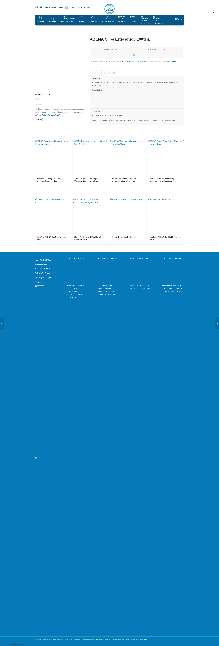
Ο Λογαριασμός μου (80, 8)
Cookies (38, 282)
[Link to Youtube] (182, 9)
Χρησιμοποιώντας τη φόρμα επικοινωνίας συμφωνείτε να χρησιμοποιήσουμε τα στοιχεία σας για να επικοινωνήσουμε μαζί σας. (59, 112)
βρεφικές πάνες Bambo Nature (139, 639)
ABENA (174, 61)
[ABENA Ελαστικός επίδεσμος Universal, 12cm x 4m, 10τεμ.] (2, 323)
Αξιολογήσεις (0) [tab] (109, 73)
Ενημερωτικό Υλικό (42, 269)
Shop (37, 28)
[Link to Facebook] (175, 9)
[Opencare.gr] (109, 9)
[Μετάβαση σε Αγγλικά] (179, 18)
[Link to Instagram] (179, 9)
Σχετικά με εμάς (41, 264)
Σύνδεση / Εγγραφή (54, 7)
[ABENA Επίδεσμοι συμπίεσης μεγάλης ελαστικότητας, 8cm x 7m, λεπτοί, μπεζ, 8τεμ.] (217, 323)
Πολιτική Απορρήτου (50, 115)
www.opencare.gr (47, 639)
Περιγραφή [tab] (95, 73)
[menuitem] (50, 7)
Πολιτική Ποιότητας (42, 273)
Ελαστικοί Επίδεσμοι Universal (132, 61)
